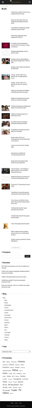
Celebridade (14, 362)
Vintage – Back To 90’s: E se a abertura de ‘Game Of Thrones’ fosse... (19, 84)
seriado (5, 387)
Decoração (7, 315)
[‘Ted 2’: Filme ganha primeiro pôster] (6, 226)
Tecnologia (7, 332)
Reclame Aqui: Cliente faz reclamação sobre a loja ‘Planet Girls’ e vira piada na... (20, 139)
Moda (5, 325)
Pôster (5, 382)
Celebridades (7, 305)
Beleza (6, 302)
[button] (2, 2)
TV (19, 390)
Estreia (17, 367)
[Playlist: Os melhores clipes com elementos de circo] (6, 116)
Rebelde (10, 382)
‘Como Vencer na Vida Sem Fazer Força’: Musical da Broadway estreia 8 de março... (20, 202)
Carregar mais (15, 247)
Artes (5, 300)
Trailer (14, 390)
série (19, 387)
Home (12, 403)
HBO (14, 373)
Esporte (12, 367)
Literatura (7, 322)
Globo (5, 373)
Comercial (5, 364)
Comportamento (8, 310)
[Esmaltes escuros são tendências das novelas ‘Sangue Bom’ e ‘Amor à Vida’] (6, 61)
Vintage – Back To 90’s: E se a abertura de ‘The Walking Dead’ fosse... (19, 76)
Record (15, 382)
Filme (15, 370)
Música (6, 327)
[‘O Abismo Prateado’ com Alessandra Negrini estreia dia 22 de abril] (6, 108)
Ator (4, 362)
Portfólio (5, 379)
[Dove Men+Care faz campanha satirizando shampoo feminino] (6, 124)
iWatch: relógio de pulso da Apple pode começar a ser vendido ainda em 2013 (20, 233)
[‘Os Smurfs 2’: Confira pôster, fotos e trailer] (6, 186)
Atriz (8, 362)
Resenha (20, 382)
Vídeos (6, 340)
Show (10, 387)
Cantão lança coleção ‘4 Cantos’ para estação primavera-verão (13, 281)
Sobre (16, 403)
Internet (6, 320)
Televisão (6, 335)
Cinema (6, 307)
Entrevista (6, 367)
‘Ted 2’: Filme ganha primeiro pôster (20, 223)
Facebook (23, 367)
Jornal (24, 373)
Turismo (6, 337)
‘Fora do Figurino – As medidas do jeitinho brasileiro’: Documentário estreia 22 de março (19, 170)
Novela (22, 376)
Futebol (21, 370)
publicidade (25, 379)
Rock (21, 385)
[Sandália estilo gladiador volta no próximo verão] (6, 53)
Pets (5, 330)
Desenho (17, 364)
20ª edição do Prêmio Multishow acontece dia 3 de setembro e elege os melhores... (20, 45)
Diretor (22, 364)
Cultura (6, 312)
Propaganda (17, 379)
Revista (5, 385)
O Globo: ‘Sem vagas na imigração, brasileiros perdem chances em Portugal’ (15, 272)
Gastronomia (7, 317)
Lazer (4, 376)
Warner (11, 393)
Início (3, 6)
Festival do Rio (7, 370)
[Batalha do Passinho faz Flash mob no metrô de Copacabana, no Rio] (6, 179)
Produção (10, 379)
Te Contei (6, 390)
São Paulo (15, 387)
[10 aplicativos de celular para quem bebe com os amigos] (6, 132)
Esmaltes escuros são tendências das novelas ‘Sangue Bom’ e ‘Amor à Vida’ (20, 60)
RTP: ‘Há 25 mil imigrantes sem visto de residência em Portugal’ (15, 267)
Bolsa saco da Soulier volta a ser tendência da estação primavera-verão (19, 21)
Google (10, 373)
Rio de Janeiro (13, 384)
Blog (4, 298)
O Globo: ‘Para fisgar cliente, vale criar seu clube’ (14, 276)
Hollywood (19, 373)
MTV (13, 376)
